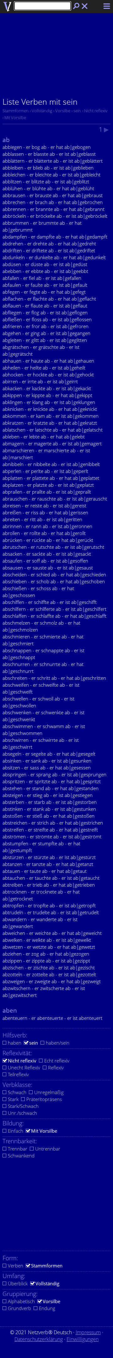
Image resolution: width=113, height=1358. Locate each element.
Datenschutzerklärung (38, 1339)
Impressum (88, 1332)
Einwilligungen (83, 1339)
